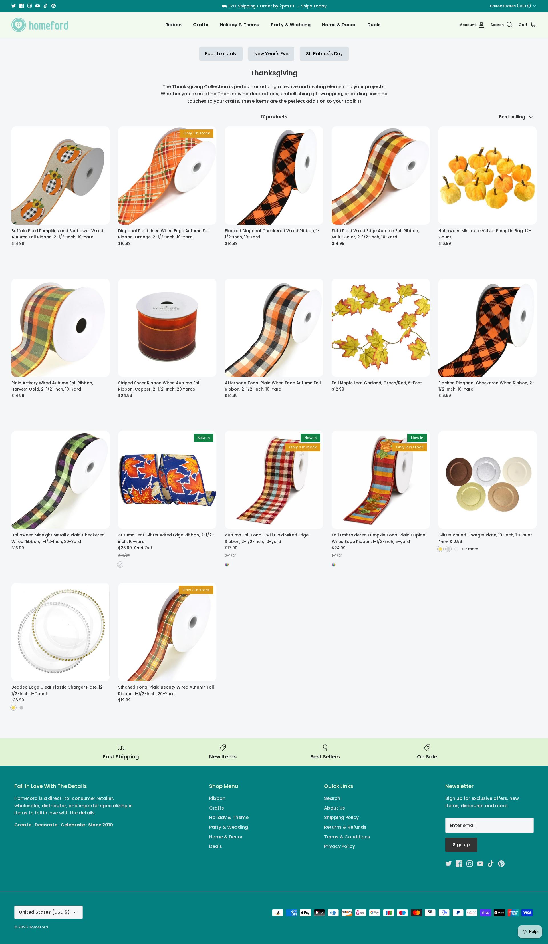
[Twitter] (13, 6)
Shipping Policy (341, 817)
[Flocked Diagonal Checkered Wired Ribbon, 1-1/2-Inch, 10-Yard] (274, 175)
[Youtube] (37, 6)
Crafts (200, 24)
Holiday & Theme (239, 24)
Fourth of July (221, 53)
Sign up (461, 844)
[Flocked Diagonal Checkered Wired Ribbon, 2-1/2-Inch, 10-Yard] (487, 328)
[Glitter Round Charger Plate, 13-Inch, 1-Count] (487, 480)
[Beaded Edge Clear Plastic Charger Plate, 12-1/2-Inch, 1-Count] (60, 632)
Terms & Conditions (347, 837)
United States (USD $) (510, 6)
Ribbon (173, 24)
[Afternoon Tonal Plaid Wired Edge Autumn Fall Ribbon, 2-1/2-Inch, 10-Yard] (274, 328)
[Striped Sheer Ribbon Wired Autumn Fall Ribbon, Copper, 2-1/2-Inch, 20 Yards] (167, 328)
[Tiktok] (45, 6)
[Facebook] (21, 6)
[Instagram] (29, 6)
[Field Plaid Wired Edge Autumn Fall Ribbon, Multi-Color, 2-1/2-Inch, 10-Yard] (381, 175)
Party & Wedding (291, 24)
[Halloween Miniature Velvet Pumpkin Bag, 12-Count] (487, 175)
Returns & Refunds (345, 827)
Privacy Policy (339, 846)
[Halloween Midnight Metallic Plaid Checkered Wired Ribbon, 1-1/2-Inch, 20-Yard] (60, 480)
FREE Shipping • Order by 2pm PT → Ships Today (277, 6)
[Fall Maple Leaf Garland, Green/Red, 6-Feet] (381, 328)
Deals (373, 24)
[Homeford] (39, 25)
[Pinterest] (53, 6)
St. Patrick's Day (324, 53)
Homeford (38, 927)
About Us (334, 808)
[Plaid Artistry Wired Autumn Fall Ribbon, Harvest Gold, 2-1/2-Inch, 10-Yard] (60, 328)
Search (332, 798)
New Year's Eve (271, 53)
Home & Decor (339, 24)
